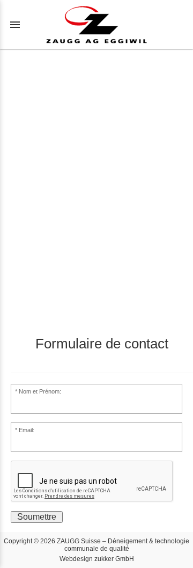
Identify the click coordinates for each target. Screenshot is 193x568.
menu (15, 24)
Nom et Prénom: (40, 391)
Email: (26, 430)
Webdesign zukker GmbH (97, 559)
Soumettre (36, 516)
